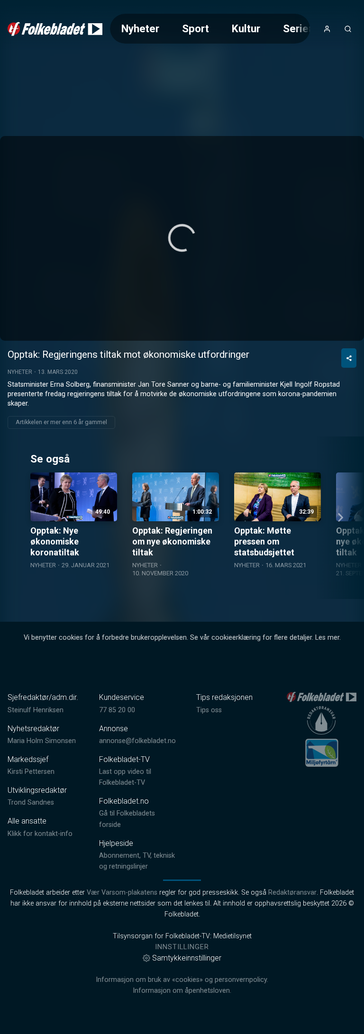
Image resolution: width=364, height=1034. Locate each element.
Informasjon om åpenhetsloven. (182, 991)
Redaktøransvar (292, 893)
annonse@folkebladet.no (137, 741)
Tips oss (209, 710)
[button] (182, 238)
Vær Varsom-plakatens (122, 893)
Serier (297, 28)
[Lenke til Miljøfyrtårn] (321, 752)
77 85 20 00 (117, 710)
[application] (182, 238)
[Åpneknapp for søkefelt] (347, 28)
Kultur (246, 28)
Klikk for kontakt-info (40, 834)
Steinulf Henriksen (36, 710)
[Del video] (348, 358)
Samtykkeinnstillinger (186, 957)
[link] (55, 29)
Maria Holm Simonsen (42, 741)
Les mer (327, 638)
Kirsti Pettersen (31, 772)
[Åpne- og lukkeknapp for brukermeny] (327, 28)
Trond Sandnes (31, 802)
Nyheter (140, 28)
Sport (195, 28)
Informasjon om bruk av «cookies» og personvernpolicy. (182, 980)
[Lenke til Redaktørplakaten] (321, 720)
